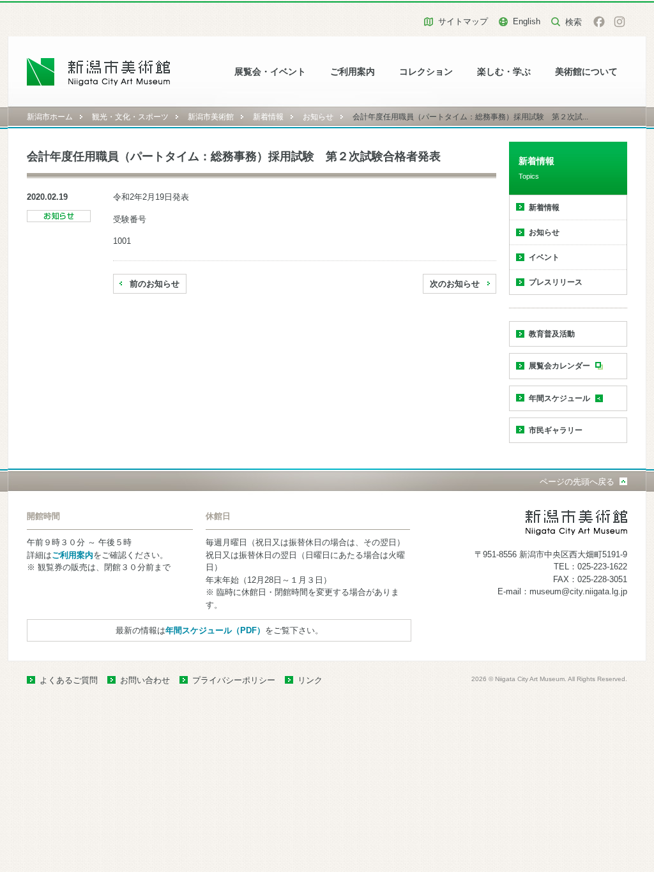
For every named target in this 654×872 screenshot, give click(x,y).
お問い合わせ (145, 680)
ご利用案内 (352, 72)
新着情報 (268, 116)
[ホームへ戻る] (99, 71)
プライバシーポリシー (233, 680)
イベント (544, 257)
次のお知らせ (455, 284)
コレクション (426, 72)
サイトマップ (463, 21)
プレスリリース (555, 282)
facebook (599, 21)
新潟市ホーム (50, 116)
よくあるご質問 (69, 680)
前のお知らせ (154, 284)
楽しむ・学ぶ (504, 72)
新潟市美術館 (211, 116)
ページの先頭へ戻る (577, 481)
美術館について (586, 72)
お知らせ (318, 116)
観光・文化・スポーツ (130, 116)
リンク (310, 680)
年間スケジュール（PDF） (215, 630)
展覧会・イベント (270, 72)
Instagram (619, 21)
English (526, 21)
